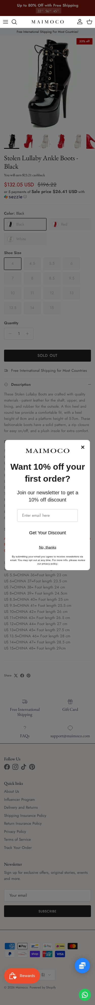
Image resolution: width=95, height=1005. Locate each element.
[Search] (16, 21)
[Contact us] (85, 995)
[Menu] (5, 21)
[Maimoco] (47, 22)
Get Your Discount (47, 532)
